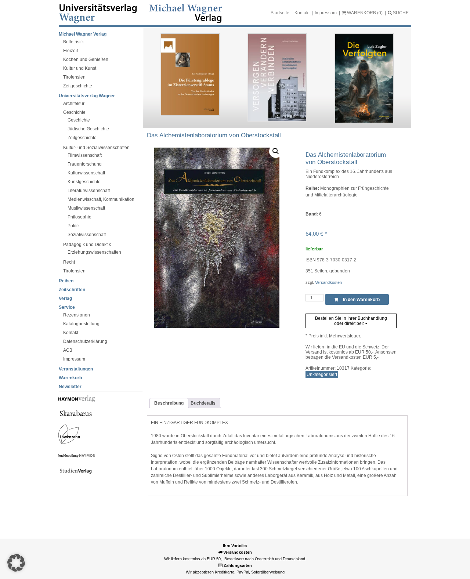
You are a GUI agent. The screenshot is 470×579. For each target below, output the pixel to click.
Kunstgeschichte (84, 181)
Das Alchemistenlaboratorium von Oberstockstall (214, 135)
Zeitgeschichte (77, 85)
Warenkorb (70, 377)
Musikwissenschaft (86, 208)
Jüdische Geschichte (88, 128)
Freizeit (70, 50)
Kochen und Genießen (85, 59)
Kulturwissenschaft (86, 172)
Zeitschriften (72, 289)
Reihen (66, 280)
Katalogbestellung (81, 323)
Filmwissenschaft (85, 155)
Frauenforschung (85, 164)
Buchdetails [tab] (203, 403)
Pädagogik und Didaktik (87, 244)
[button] (275, 151)
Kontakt (302, 12)
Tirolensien (74, 77)
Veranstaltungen (76, 369)
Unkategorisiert (322, 374)
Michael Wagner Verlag (82, 34)
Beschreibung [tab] (169, 403)
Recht (69, 262)
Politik (74, 225)
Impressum (326, 12)
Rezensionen (76, 315)
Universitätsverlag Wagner (87, 95)
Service (67, 307)
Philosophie (79, 217)
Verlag (65, 298)
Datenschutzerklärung (85, 341)
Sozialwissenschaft (87, 234)
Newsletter (70, 386)
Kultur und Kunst (79, 68)
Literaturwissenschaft (89, 190)
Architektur (73, 103)
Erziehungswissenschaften (94, 252)
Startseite (280, 12)
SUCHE (400, 12)
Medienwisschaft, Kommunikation (101, 199)
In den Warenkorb (361, 299)
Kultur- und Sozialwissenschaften (96, 147)
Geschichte (74, 112)
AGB (67, 350)
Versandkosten (328, 282)
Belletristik (73, 41)
